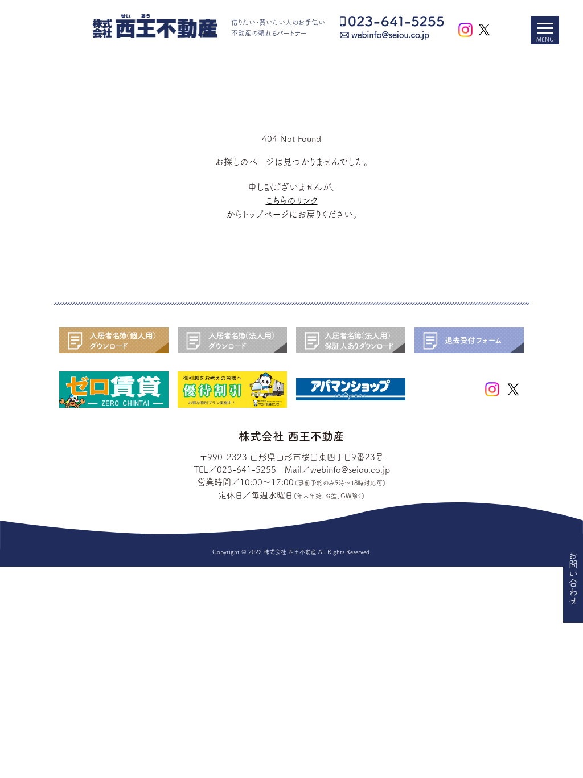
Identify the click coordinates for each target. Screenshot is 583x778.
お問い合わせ (573, 578)
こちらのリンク (292, 200)
